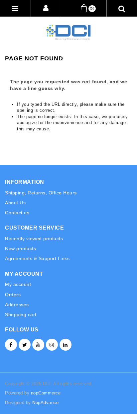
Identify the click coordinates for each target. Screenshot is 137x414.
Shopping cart (21, 314)
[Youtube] (38, 345)
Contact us (17, 212)
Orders (13, 294)
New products (20, 248)
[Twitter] (25, 345)
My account (18, 284)
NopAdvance (45, 402)
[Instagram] (52, 345)
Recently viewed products (34, 238)
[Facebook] (11, 345)
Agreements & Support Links (37, 258)
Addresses (17, 304)
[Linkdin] (65, 345)
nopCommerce (46, 392)
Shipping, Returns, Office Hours (41, 192)
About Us (15, 202)
